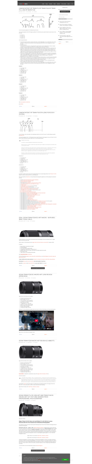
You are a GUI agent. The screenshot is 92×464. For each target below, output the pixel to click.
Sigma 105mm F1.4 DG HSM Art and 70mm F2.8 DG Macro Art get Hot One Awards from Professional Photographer (36, 396)
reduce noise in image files (31, 209)
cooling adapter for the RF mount (26, 185)
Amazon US (36, 259)
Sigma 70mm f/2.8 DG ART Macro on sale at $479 (40, 242)
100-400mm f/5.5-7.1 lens (25, 189)
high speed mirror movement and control (33, 194)
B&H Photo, (48, 259)
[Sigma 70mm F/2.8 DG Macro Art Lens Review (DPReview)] (31, 286)
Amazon (38, 386)
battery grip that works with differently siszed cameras (29, 188)
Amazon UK (44, 259)
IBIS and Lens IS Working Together (31, 193)
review (25, 383)
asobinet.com (22, 135)
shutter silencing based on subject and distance (31, 179)
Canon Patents (29, 11)
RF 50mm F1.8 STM (53, 173)
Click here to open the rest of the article (38, 268)
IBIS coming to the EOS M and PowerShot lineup (27, 191)
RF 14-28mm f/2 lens (31, 195)
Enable (65, 459)
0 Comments (34, 277)
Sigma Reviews (30, 342)
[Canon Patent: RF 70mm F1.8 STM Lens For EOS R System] (31, 124)
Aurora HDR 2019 (31, 263)
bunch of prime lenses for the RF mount (27, 180)
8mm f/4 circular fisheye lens (25, 187)
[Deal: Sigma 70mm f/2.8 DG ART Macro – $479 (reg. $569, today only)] (36, 229)
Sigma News (28, 400)
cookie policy (40, 459)
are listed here (26, 254)
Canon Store (32, 261)
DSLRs (28, 261)
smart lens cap (30, 197)
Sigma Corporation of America (38, 427)
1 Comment (35, 11)
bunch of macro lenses (24, 186)
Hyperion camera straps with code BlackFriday (33, 256)
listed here (28, 176)
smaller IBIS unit (23, 184)
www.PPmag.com (39, 445)
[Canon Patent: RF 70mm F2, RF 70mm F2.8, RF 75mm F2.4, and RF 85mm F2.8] (36, 20)
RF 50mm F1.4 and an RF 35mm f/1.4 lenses (34, 182)
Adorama (53, 259)
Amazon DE (40, 259)
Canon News (28, 277)
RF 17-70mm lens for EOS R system (25, 190)
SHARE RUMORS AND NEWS (63, 14)
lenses (24, 261)
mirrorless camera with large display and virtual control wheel (35, 192)
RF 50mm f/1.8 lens (31, 196)
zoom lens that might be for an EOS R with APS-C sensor (30, 183)
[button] (72, 4)
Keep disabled (66, 461)
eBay (51, 259)
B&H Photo (30, 386)
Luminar (24, 263)
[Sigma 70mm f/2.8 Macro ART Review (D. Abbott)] (31, 351)
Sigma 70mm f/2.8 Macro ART (42, 373)
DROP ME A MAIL (61, 17)
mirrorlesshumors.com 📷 (65, 11)
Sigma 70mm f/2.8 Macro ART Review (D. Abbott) (36, 341)
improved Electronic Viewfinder (26, 181)
